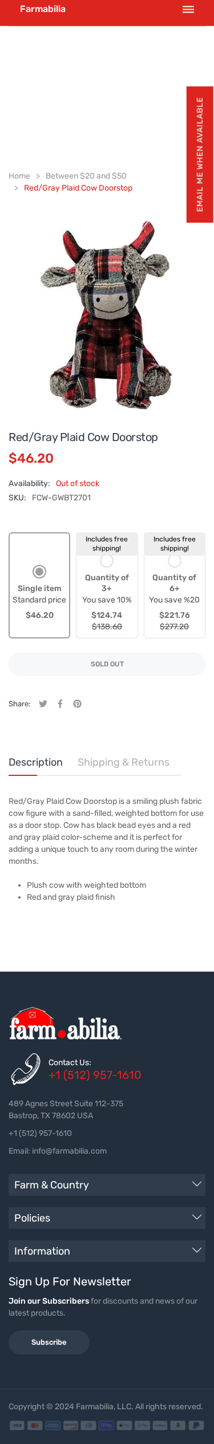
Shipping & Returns (123, 762)
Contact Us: (70, 1062)
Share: (19, 703)
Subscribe (49, 1342)
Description (36, 762)
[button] (199, 154)
